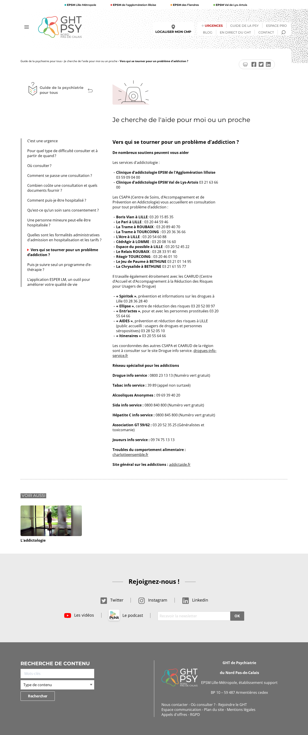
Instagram (157, 600)
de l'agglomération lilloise (134, 5)
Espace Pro (276, 26)
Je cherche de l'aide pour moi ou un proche (90, 61)
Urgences (214, 26)
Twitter (116, 600)
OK (237, 615)
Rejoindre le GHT (232, 704)
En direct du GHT (235, 32)
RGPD (195, 714)
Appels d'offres (174, 714)
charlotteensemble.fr (130, 454)
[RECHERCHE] (283, 32)
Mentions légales (241, 709)
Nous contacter (174, 704)
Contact (266, 32)
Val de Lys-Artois (231, 5)
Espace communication (181, 709)
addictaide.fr (180, 464)
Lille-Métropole (81, 5)
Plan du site (214, 709)
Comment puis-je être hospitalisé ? (56, 200)
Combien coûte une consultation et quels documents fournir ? (62, 188)
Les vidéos (83, 615)
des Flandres (186, 5)
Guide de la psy (244, 26)
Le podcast (132, 615)
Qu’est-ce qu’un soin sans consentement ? (63, 210)
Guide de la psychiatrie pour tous (41, 61)
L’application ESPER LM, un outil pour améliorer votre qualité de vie (58, 282)
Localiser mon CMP (173, 32)
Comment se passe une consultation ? (60, 175)
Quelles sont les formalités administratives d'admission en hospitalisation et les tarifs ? (64, 237)
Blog (207, 32)
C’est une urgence (43, 140)
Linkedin (199, 600)
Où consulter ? (39, 165)
